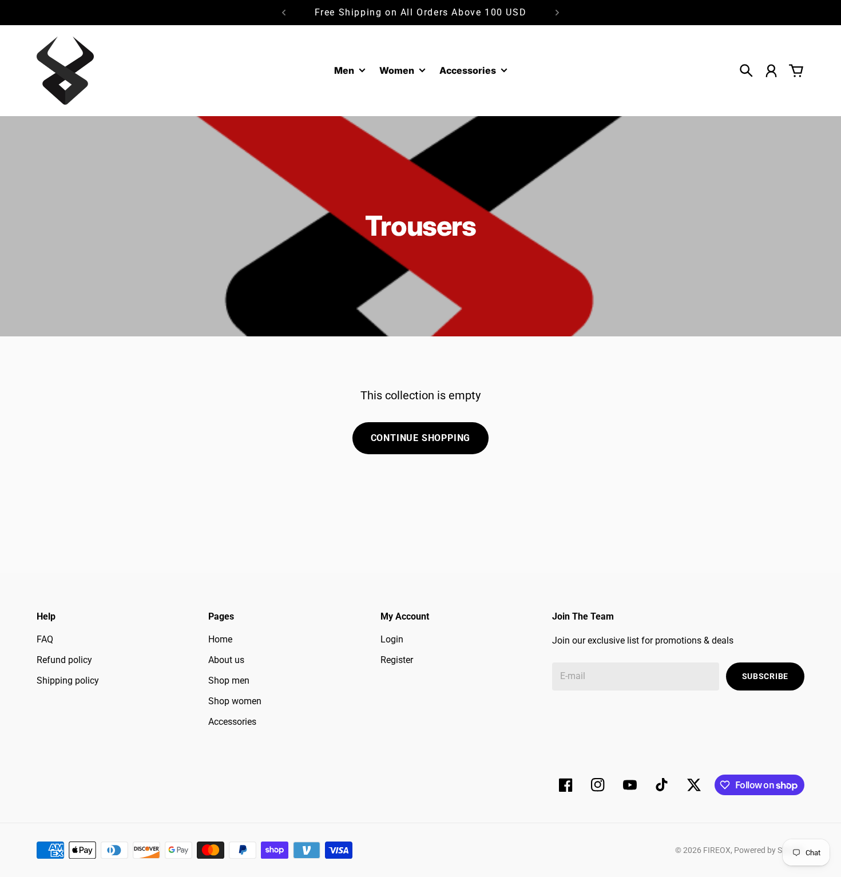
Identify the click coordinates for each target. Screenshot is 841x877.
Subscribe (765, 676)
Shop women (234, 701)
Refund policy (64, 659)
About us (226, 659)
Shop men (228, 680)
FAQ (45, 639)
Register (396, 659)
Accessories (467, 71)
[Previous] (284, 12)
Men (344, 71)
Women (396, 71)
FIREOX (717, 850)
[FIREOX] (65, 71)
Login (391, 639)
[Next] (557, 12)
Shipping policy (68, 680)
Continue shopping (421, 437)
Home (220, 639)
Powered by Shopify (769, 850)
